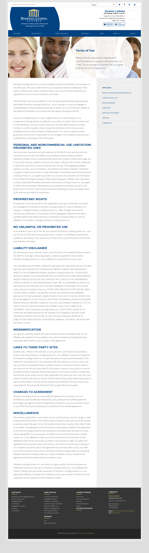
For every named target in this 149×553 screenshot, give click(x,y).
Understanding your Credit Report (53, 504)
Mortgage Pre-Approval (50, 499)
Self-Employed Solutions (51, 510)
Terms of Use (81, 533)
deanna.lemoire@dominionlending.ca (112, 18)
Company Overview (83, 492)
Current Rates (107, 123)
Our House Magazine (84, 508)
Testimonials (79, 497)
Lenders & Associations (82, 504)
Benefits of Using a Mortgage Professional (117, 93)
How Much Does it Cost (110, 98)
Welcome (16, 33)
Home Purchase (61, 33)
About (115, 33)
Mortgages (36, 33)
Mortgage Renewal (108, 103)
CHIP (45, 521)
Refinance (85, 33)
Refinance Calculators (50, 523)
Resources (79, 501)
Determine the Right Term (51, 506)
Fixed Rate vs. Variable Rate (51, 501)
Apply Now (105, 118)
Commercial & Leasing (82, 499)
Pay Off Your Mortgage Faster (52, 508)
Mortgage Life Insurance (110, 113)
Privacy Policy (90, 533)
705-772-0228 (120, 21)
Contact (132, 33)
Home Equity (106, 108)
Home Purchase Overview (51, 497)
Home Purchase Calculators (51, 513)
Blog (102, 33)
